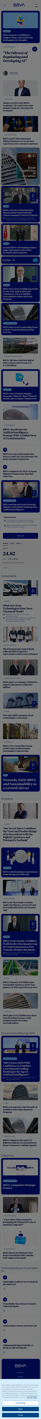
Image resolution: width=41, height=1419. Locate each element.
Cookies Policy (32, 1397)
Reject (21, 1409)
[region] (20, 1399)
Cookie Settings (20, 1403)
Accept (20, 1415)
